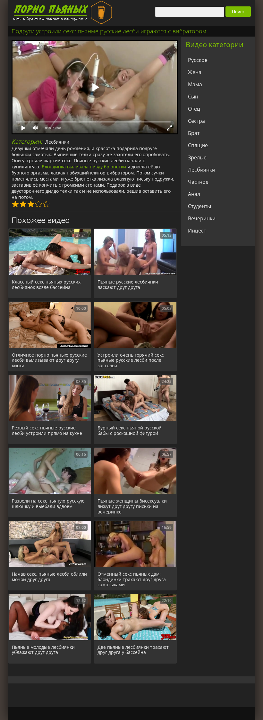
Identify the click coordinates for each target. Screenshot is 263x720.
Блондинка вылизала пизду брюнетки (84, 167)
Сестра (196, 120)
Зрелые (197, 157)
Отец (194, 108)
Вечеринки (202, 218)
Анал (194, 194)
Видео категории (214, 44)
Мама (195, 84)
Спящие (198, 145)
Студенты (199, 206)
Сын (193, 96)
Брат (193, 133)
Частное (198, 181)
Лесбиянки (57, 142)
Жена (194, 72)
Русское (198, 60)
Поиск (238, 11)
